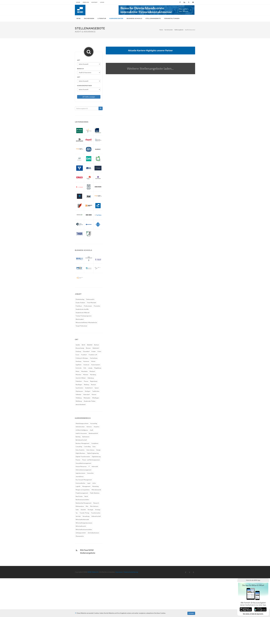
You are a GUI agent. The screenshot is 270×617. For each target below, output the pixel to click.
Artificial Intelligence (82, 430)
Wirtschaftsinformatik (82, 519)
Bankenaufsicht (93, 433)
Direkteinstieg (80, 299)
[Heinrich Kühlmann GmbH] (88, 168)
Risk (87, 506)
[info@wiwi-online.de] (193, 2)
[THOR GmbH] (79, 233)
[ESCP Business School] (97, 258)
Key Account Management (84, 480)
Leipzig (90, 368)
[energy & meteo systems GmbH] (79, 149)
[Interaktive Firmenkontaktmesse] (156, 10)
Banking (78, 437)
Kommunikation (80, 483)
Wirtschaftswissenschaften (84, 529)
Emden (93, 351)
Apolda (78, 345)
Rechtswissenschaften (82, 499)
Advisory (89, 427)
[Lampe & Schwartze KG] (79, 224)
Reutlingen (79, 384)
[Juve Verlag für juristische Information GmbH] (88, 196)
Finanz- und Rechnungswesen (91, 460)
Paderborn (79, 381)
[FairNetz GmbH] (97, 215)
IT (89, 466)
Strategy (97, 509)
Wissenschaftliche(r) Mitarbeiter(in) (86, 322)
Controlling (87, 446)
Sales (77, 509)
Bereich (80, 68)
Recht (86, 496)
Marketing (95, 486)
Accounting (93, 423)
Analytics (96, 427)
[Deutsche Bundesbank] (97, 140)
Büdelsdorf (96, 348)
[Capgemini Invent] (79, 196)
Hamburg (78, 361)
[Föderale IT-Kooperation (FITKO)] (88, 130)
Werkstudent (80, 319)
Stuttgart (87, 391)
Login (102, 2)
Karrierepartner (84, 85)
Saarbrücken (79, 388)
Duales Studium (80, 302)
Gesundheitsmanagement (83, 463)
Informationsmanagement (83, 470)
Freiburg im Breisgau (82, 358)
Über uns (86, 2)
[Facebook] (180, 2)
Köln (84, 368)
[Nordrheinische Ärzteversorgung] (88, 233)
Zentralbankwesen (93, 533)
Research (96, 503)
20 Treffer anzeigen (88, 97)
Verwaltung (85, 516)
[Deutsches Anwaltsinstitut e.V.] (88, 158)
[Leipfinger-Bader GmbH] (88, 205)
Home (78, 2)
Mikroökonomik (96, 490)
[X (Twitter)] (189, 2)
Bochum (96, 345)
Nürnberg (93, 374)
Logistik (78, 486)
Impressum (119, 572)
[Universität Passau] (79, 277)
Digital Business (80, 453)
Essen (77, 355)
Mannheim (84, 371)
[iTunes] (246, 609)
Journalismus (80, 476)
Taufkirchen (95, 391)
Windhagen (95, 398)
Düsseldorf (86, 351)
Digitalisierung (96, 456)
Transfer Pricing (84, 513)
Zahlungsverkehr (81, 533)
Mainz (77, 371)
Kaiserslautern (95, 365)
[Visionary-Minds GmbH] (79, 205)
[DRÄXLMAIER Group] (79, 140)
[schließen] (75, 613)
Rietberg (86, 384)
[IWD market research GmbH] (97, 130)
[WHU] (79, 258)
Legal (88, 483)
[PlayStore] (260, 609)
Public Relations (94, 493)
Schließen (191, 613)
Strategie (90, 509)
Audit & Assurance (81, 433)
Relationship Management (83, 503)
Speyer (97, 388)
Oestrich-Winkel (81, 378)
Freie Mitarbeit (91, 302)
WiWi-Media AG (93, 572)
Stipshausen (79, 391)
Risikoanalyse (80, 506)
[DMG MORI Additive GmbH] (97, 186)
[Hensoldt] (79, 215)
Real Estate (79, 496)
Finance (78, 460)
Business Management (82, 443)
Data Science (90, 450)
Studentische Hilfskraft (82, 312)
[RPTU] (97, 268)
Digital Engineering (93, 453)
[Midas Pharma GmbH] (88, 149)
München (78, 374)
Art (78, 60)
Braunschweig (80, 348)
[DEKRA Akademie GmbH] (79, 130)
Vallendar (78, 394)
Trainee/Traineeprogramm (84, 316)
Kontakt (94, 2)
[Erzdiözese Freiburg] (88, 177)
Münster (85, 374)
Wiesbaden (87, 398)
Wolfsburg (79, 401)
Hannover (86, 361)
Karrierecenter (169, 30)
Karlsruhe (79, 368)
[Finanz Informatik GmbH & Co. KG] (79, 186)
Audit (91, 430)
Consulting (79, 446)
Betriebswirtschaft (81, 440)
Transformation (95, 513)
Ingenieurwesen (80, 473)
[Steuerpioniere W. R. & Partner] (79, 158)
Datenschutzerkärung (131, 572)
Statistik (83, 509)
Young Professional (81, 326)
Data (94, 446)
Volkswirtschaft (96, 516)
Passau (86, 381)
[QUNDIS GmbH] (97, 149)
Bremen (88, 348)
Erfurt (99, 351)
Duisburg (78, 351)
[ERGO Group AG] (79, 177)
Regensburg (93, 381)
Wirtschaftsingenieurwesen (84, 523)
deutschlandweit (81, 404)
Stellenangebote (178, 30)
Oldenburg (90, 378)
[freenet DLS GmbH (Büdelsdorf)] (97, 168)
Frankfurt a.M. (93, 355)
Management (86, 486)
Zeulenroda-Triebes (89, 401)
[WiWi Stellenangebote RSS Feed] (76, 550)
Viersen (94, 394)
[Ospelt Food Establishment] (88, 140)
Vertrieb (78, 516)
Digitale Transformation (83, 456)
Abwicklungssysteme (82, 423)
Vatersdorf (86, 394)
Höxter (93, 361)
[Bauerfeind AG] (88, 224)
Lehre (94, 483)
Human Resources (81, 466)
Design (98, 450)
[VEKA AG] (97, 224)
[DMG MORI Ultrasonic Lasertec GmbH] (88, 215)
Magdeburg (97, 368)
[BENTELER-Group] (79, 168)
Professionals (88, 306)
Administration (80, 427)
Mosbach (92, 371)
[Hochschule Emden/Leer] (88, 268)
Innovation (90, 473)
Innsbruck (86, 365)
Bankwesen (85, 437)
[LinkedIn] (184, 2)
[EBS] (88, 258)
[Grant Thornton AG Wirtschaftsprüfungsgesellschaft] (97, 177)
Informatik (95, 466)
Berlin (83, 345)
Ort (78, 77)
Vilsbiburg (79, 398)
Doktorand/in (90, 299)
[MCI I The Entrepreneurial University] (79, 268)
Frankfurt (84, 355)
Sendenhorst (89, 388)
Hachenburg (93, 358)
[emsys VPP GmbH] (97, 196)
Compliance (94, 443)
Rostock (93, 384)
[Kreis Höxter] (97, 158)
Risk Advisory (94, 506)
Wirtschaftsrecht (81, 526)
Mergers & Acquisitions (83, 490)
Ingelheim (79, 365)
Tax (77, 513)
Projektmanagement (82, 493)
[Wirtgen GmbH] (88, 186)
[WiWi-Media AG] (97, 205)
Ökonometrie (80, 536)
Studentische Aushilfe (82, 309)
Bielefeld (89, 345)
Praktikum (79, 306)
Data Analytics (80, 450)
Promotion (97, 306)
